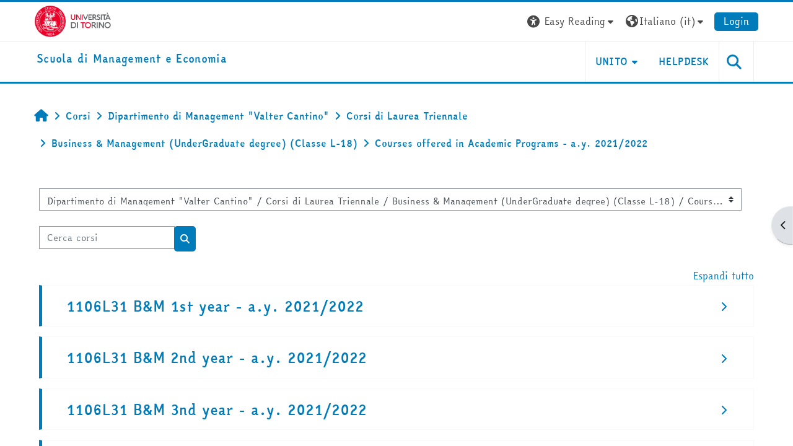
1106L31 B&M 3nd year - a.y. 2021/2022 (216, 409)
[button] (571, 21)
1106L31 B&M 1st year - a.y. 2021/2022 (215, 306)
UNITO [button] (611, 61)
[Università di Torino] (73, 19)
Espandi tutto (723, 275)
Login (736, 21)
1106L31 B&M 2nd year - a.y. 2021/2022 (216, 357)
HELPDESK (684, 61)
